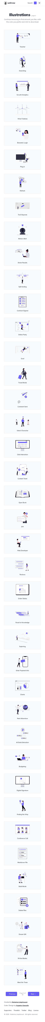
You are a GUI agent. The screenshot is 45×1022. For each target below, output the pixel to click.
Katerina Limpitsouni (19, 1002)
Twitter (24, 1010)
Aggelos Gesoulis (22, 1005)
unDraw (11, 3)
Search (30, 3)
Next (32, 994)
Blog (30, 1010)
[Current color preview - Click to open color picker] (35, 2)
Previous (12, 994)
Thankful (17, 1010)
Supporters (8, 1010)
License (36, 1010)
